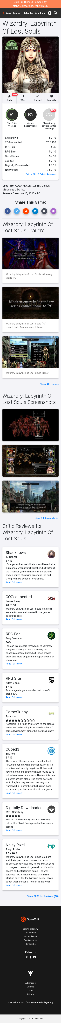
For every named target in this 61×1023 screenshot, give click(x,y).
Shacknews (16, 552)
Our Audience (30, 936)
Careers (30, 986)
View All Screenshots (47, 518)
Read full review (14, 582)
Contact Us (31, 944)
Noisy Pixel (15, 845)
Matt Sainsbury (14, 812)
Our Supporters (30, 940)
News (8, 13)
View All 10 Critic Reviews (41, 174)
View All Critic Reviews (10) (43, 896)
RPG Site (13, 678)
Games (16, 13)
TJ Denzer (11, 557)
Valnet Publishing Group (42, 1002)
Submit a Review (30, 929)
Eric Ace (10, 753)
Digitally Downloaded (24, 807)
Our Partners (30, 932)
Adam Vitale (13, 682)
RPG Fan (13, 634)
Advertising (30, 983)
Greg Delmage (13, 638)
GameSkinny (17, 712)
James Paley (13, 601)
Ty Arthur (11, 716)
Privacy (30, 994)
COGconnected (19, 596)
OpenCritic (13, 1002)
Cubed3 (12, 749)
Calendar (28, 13)
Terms (30, 990)
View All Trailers (49, 384)
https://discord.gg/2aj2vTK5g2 (30, 6)
